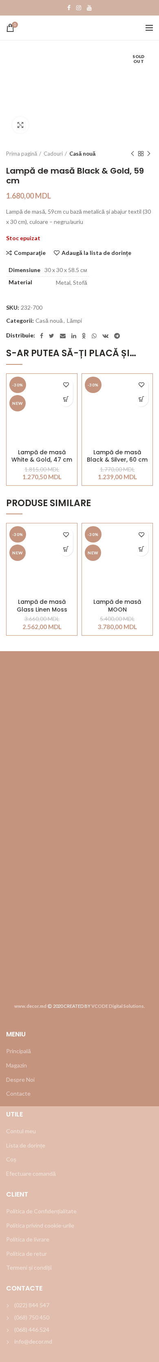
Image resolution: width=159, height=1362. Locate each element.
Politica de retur (26, 1253)
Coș (11, 1159)
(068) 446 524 (31, 1329)
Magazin (16, 1065)
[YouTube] (89, 7)
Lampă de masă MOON (117, 605)
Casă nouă (82, 153)
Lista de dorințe (25, 1145)
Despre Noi (20, 1079)
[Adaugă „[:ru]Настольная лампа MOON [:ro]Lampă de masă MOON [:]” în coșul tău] (141, 549)
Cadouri (53, 153)
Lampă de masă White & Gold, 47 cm (41, 456)
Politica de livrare (27, 1239)
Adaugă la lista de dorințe (96, 253)
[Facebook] (68, 7)
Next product (149, 154)
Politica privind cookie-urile (40, 1225)
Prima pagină (21, 153)
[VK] (105, 335)
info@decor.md (33, 1341)
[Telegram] (117, 335)
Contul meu (21, 1131)
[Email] (62, 335)
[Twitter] (51, 335)
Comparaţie (30, 253)
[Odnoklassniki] (84, 335)
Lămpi (74, 320)
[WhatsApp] (94, 335)
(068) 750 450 (31, 1317)
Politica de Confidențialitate (41, 1211)
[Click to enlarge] (20, 125)
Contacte (18, 1093)
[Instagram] (78, 7)
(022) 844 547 (31, 1305)
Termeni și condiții (29, 1267)
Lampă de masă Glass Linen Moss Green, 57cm (42, 605)
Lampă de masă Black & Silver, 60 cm (117, 456)
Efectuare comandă (31, 1173)
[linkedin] (73, 335)
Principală (18, 1050)
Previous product (132, 154)
